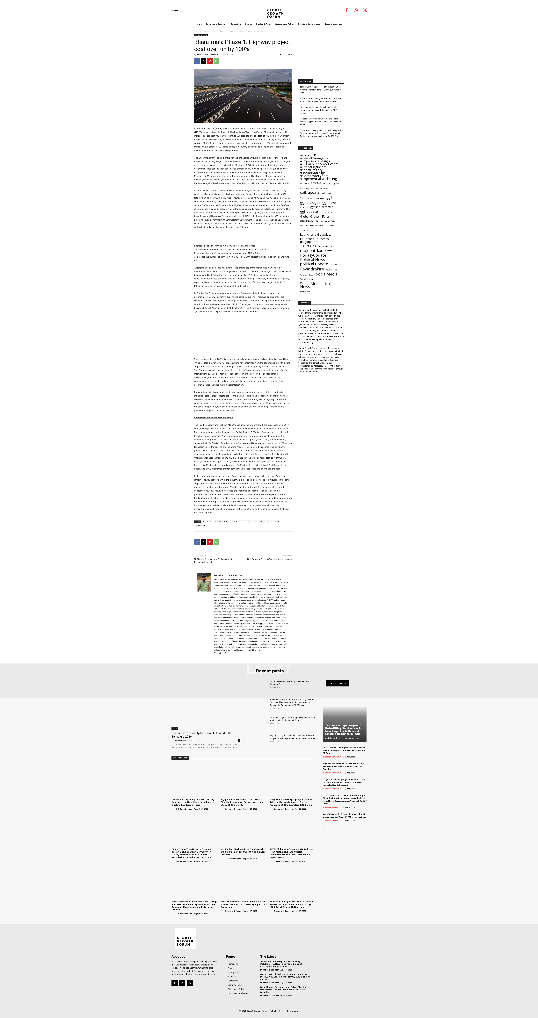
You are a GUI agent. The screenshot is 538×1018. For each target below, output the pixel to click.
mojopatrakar (329, 246)
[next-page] (329, 828)
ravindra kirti (331, 269)
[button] (177, 10)
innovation (316, 230)
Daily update (327, 193)
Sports (174, 728)
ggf (329, 197)
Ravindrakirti (312, 269)
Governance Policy (209, 31)
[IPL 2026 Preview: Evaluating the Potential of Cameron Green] (257, 687)
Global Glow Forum (327, 212)
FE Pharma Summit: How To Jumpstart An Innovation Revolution (213, 560)
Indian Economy (316, 225)
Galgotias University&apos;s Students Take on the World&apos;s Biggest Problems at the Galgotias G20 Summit (292, 802)
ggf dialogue (310, 202)
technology (305, 291)
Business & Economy (332, 757)
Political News (312, 259)
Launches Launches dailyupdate (314, 240)
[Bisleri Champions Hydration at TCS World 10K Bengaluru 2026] (205, 705)
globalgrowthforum (309, 220)
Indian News (329, 225)
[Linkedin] (226, 653)
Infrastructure (252, 522)
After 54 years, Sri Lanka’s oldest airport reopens (269, 559)
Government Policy (327, 221)
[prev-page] (324, 828)
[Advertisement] (243, 237)
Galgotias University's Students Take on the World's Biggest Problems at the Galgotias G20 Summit (320, 122)
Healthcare (304, 225)
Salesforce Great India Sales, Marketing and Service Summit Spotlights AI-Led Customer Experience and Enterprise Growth (194, 905)
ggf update (309, 211)
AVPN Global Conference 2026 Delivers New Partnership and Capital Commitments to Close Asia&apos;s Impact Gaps (291, 853)
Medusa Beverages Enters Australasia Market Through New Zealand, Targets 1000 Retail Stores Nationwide (292, 904)
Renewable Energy (307, 275)
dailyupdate (310, 192)
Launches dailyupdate (315, 234)
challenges (304, 188)
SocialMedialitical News (315, 285)
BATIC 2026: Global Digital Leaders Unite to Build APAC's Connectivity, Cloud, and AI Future (321, 100)
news (328, 250)
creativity (314, 188)
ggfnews (304, 207)
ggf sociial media (321, 206)
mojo (302, 246)
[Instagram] (356, 10)
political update (314, 263)
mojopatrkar (311, 250)
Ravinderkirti (335, 264)
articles (316, 183)
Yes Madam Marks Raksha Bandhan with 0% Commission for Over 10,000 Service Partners (243, 852)
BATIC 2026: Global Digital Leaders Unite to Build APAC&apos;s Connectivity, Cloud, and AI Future (344, 750)
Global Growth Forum (223, 522)
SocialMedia (327, 274)
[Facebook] (346, 10)
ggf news (329, 202)
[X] (365, 10)
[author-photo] (173, 808)
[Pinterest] (210, 61)
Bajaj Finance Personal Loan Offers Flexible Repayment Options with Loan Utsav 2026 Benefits (319, 110)
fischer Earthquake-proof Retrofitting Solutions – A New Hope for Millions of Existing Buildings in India (321, 90)
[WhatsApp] (216, 61)
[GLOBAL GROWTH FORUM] (269, 10)
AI (301, 183)
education (320, 198)
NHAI (277, 522)
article (306, 183)
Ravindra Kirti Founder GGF (208, 55)
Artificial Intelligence (331, 183)
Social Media (200, 525)
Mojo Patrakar (314, 246)
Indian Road (239, 522)
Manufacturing (266, 522)
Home (196, 31)
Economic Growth (307, 198)
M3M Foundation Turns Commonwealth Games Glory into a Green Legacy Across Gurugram (244, 904)
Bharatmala (207, 522)
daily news (324, 188)
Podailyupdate (313, 255)
